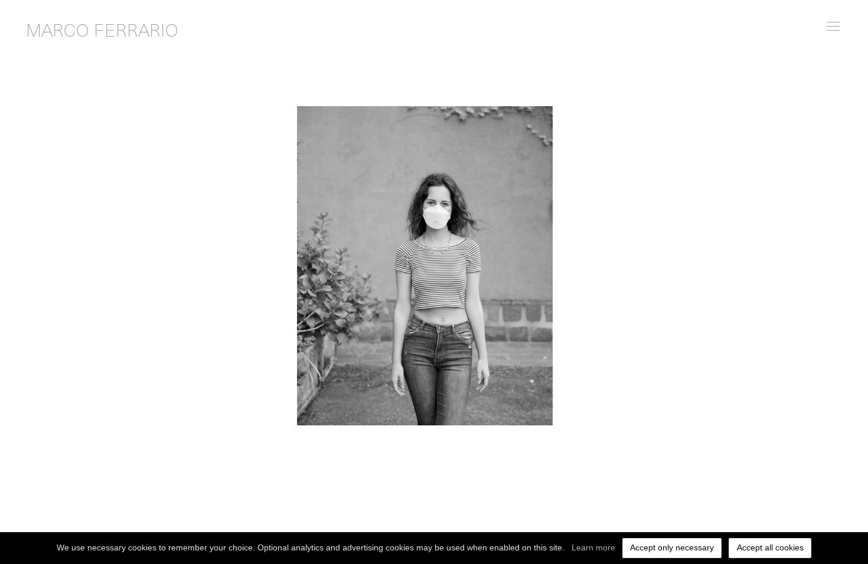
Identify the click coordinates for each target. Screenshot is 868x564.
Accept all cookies (770, 547)
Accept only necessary (672, 547)
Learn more (593, 547)
